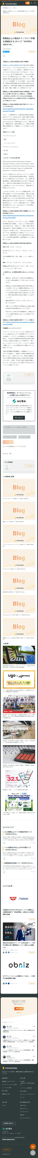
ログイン (16, 446)
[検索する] (31, 3)
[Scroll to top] (33, 1153)
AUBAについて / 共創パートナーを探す (11, 1133)
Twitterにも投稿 (25, 437)
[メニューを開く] (35, 3)
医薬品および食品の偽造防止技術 (12, 65)
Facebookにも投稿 (11, 437)
